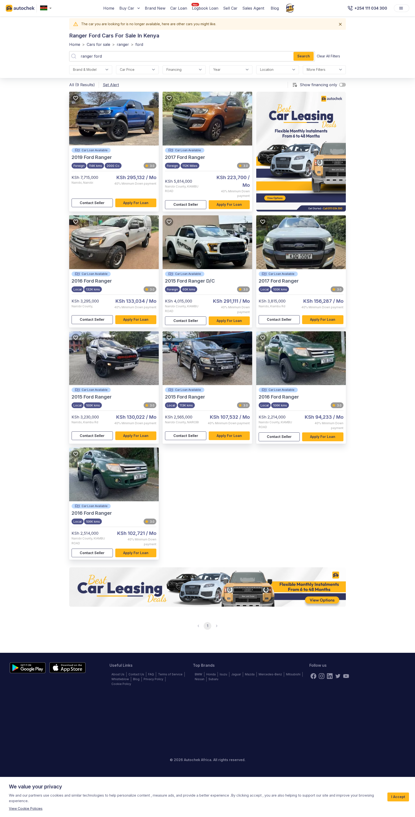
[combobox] (47, 8)
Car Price (127, 69)
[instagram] (321, 676)
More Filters (316, 69)
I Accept (398, 797)
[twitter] (338, 676)
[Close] (340, 24)
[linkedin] (330, 676)
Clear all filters (328, 56)
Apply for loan (135, 203)
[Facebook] (313, 676)
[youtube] (346, 676)
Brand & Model (85, 69)
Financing (174, 69)
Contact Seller (92, 203)
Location (267, 69)
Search (303, 56)
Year (216, 69)
